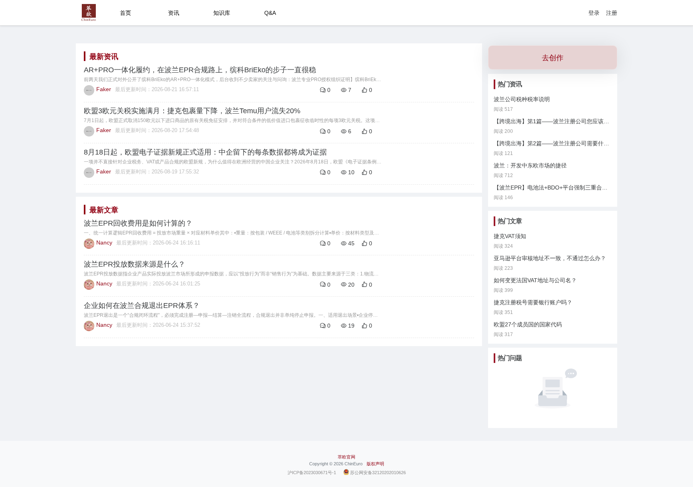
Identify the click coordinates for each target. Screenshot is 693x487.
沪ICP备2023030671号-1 (312, 472)
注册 (611, 13)
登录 (594, 13)
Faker (103, 89)
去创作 (552, 58)
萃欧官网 (346, 456)
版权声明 (375, 463)
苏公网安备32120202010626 (378, 472)
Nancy (104, 242)
